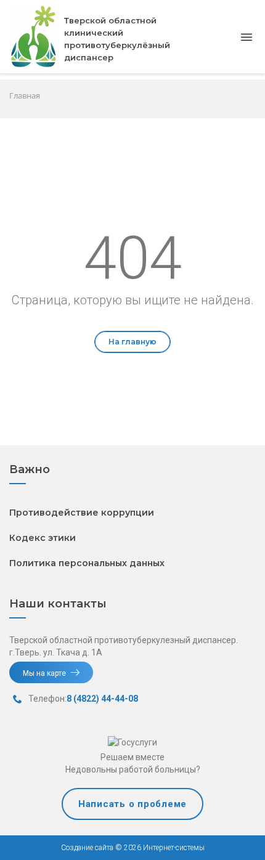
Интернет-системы (173, 847)
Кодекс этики (42, 537)
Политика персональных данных (87, 563)
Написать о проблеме (132, 803)
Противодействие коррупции (81, 512)
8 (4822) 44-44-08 (102, 699)
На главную (132, 341)
